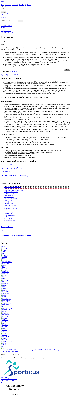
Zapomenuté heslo (12, 14)
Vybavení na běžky (10, 215)
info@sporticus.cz (6, 31)
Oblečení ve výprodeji (10, 208)
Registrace (28, 5)
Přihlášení (21, 5)
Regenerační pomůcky (11, 198)
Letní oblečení (8, 195)
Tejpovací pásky (9, 197)
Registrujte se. (13, 71)
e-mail (3, 42)
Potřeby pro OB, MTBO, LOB (13, 190)
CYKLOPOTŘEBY (10, 218)
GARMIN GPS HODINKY (12, 187)
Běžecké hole (8, 213)
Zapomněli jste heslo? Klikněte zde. (11, 75)
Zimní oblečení (8, 207)
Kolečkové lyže (9, 193)
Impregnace (7, 202)
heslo (2, 44)
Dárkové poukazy (9, 220)
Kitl (5, 217)
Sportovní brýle (8, 200)
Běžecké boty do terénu (11, 192)
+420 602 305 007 (6, 26)
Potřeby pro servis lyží (10, 205)
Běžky (6, 210)
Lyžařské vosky (9, 203)
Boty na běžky (8, 212)
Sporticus (3, 32)
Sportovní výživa (9, 188)
